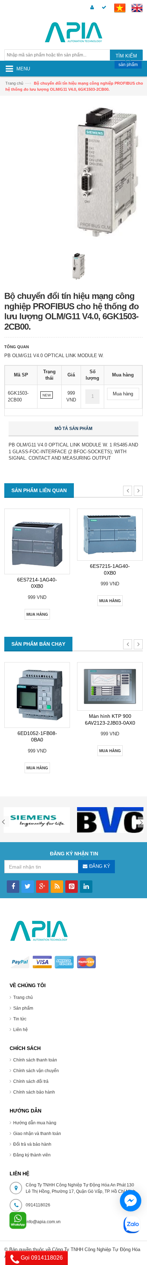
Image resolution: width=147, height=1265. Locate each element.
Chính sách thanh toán (35, 1060)
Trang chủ (23, 997)
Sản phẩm (23, 1008)
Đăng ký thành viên (32, 1155)
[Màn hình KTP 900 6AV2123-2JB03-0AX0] (110, 686)
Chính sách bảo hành (34, 1092)
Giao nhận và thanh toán (37, 1133)
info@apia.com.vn (43, 1221)
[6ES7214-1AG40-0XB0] (37, 541)
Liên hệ (20, 1029)
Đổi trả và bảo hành (32, 1144)
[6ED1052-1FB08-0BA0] (37, 695)
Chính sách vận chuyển (36, 1070)
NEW (46, 395)
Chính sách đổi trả (31, 1081)
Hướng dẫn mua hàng (34, 1122)
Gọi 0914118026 (41, 1258)
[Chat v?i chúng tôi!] (130, 1200)
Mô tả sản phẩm (73, 428)
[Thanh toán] (102, 8)
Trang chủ (14, 83)
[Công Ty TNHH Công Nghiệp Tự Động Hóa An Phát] (73, 33)
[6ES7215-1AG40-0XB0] (110, 534)
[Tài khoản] (91, 8)
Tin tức (19, 1018)
